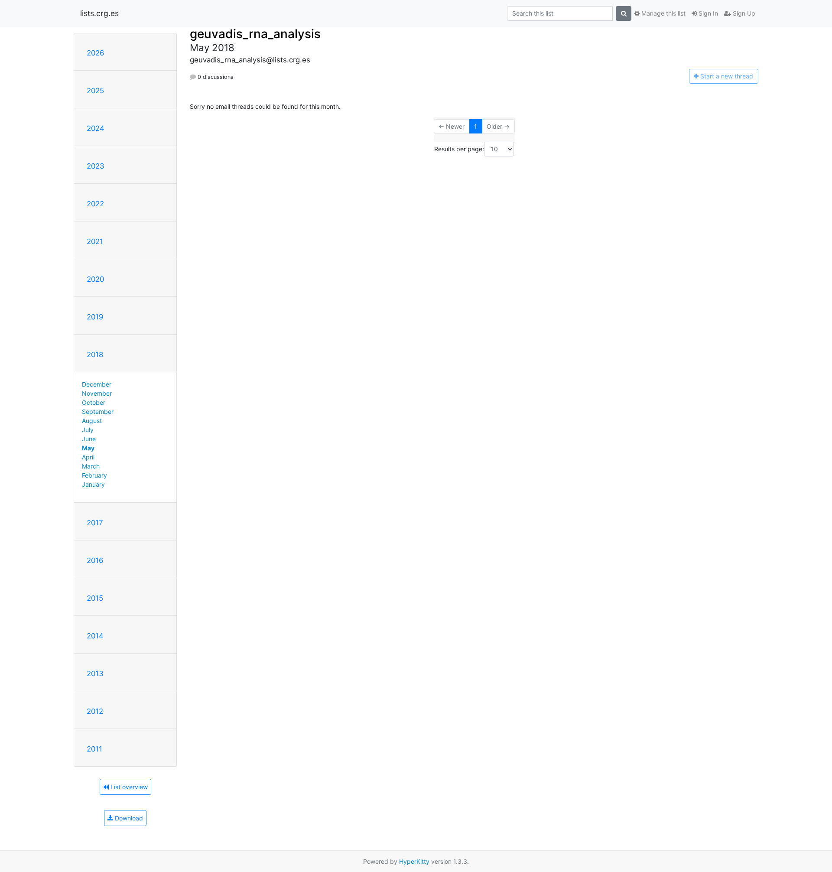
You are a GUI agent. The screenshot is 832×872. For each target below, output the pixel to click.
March (91, 466)
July (88, 429)
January (93, 484)
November (97, 393)
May (88, 448)
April (88, 457)
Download (128, 818)
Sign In (707, 13)
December (96, 384)
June (89, 439)
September (98, 411)
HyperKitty (414, 861)
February (94, 475)
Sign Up (743, 13)
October (93, 402)
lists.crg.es (99, 13)
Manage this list (663, 13)
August (92, 420)
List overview (128, 787)
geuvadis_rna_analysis (255, 33)
